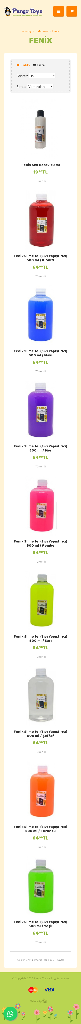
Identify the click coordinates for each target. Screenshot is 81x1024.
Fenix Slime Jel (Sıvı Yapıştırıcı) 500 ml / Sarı (40, 639)
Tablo (25, 65)
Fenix (55, 31)
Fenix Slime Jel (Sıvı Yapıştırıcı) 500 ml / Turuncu (40, 829)
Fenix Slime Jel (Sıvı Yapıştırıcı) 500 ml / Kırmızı (40, 258)
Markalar (43, 31)
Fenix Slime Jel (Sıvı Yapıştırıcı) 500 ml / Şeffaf (40, 734)
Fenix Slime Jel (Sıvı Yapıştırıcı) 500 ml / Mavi (40, 354)
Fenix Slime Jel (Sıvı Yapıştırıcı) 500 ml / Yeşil (40, 924)
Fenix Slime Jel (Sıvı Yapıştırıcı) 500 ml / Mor (40, 449)
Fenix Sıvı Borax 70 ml (40, 165)
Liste (40, 65)
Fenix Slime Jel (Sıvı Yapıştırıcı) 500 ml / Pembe (40, 544)
